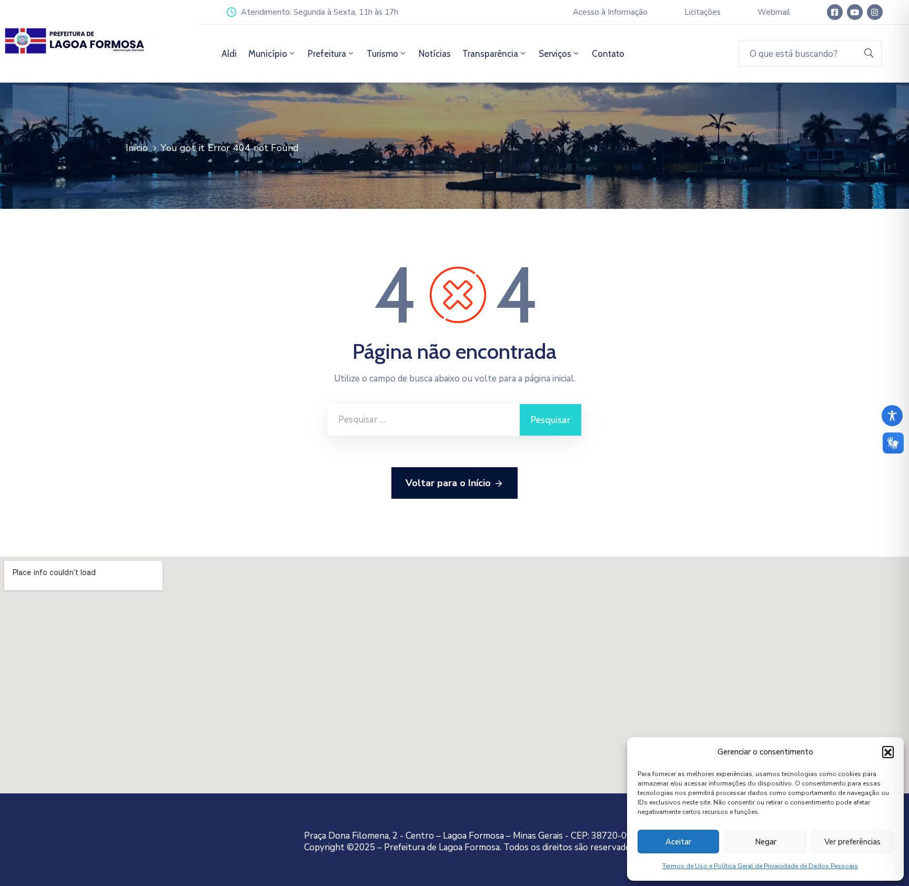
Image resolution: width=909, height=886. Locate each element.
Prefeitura (327, 53)
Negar (765, 842)
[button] (888, 752)
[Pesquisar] (869, 54)
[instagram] (875, 12)
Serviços (555, 53)
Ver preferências (852, 842)
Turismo (382, 53)
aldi (229, 53)
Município (267, 53)
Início (137, 148)
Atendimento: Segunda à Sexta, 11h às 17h (319, 12)
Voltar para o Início (448, 483)
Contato (608, 53)
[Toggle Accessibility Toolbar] (892, 415)
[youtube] (855, 12)
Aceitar (678, 842)
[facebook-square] (835, 12)
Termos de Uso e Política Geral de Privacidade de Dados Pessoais (760, 866)
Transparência (490, 53)
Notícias (435, 53)
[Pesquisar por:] (424, 420)
